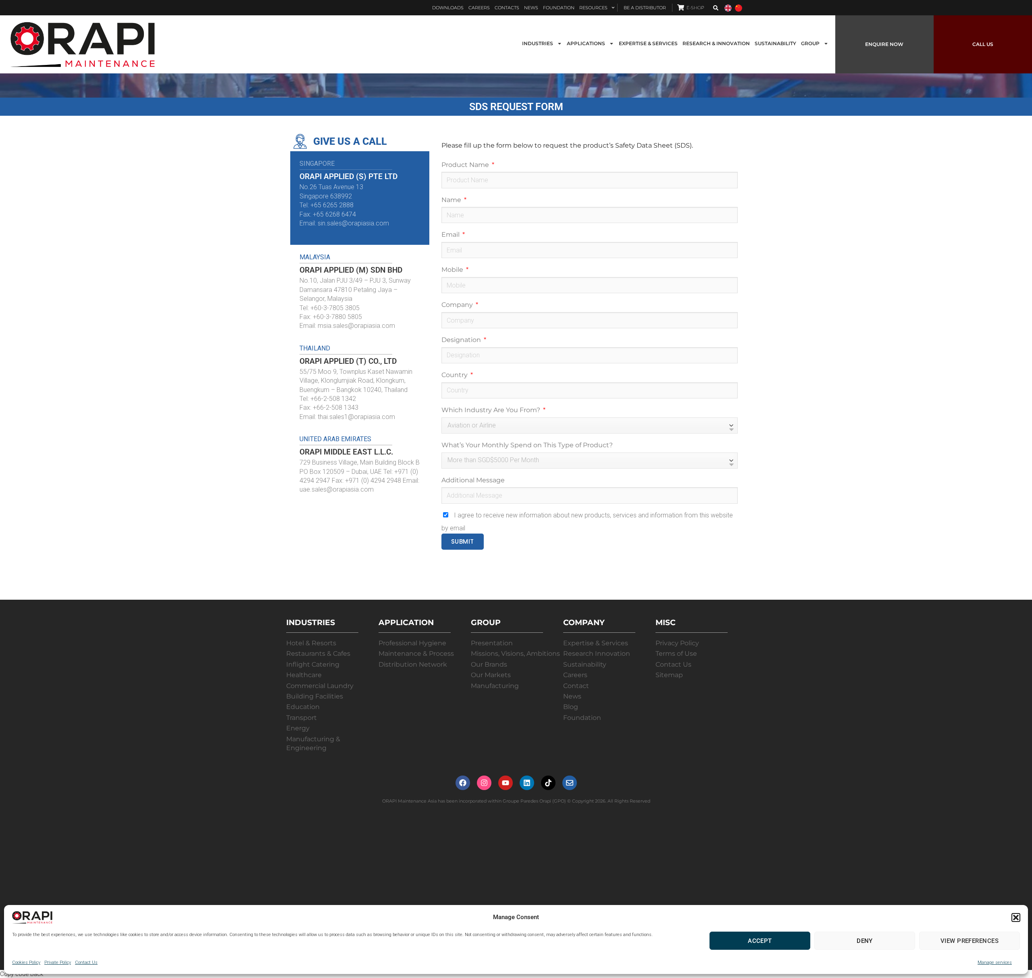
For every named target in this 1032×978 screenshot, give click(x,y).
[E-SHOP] (680, 7)
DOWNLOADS (448, 7)
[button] (1016, 917)
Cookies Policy (26, 962)
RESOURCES (593, 7)
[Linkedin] (527, 783)
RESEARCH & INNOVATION (716, 43)
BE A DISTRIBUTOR (645, 7)
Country (455, 375)
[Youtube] (505, 783)
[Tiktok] (548, 783)
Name (452, 200)
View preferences (969, 941)
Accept (760, 941)
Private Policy (57, 962)
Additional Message (473, 480)
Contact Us (86, 962)
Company (457, 305)
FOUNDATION (558, 7)
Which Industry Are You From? (491, 410)
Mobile (453, 269)
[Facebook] (463, 783)
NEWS (531, 7)
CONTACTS (507, 7)
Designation (462, 340)
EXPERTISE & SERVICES (648, 43)
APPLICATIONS (586, 43)
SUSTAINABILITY (775, 43)
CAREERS (479, 7)
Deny (865, 941)
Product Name (466, 165)
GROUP (810, 43)
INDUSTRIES (537, 43)
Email (451, 234)
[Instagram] (484, 783)
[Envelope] (569, 783)
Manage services (995, 962)
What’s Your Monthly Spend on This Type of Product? (527, 445)
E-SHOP (695, 7)
